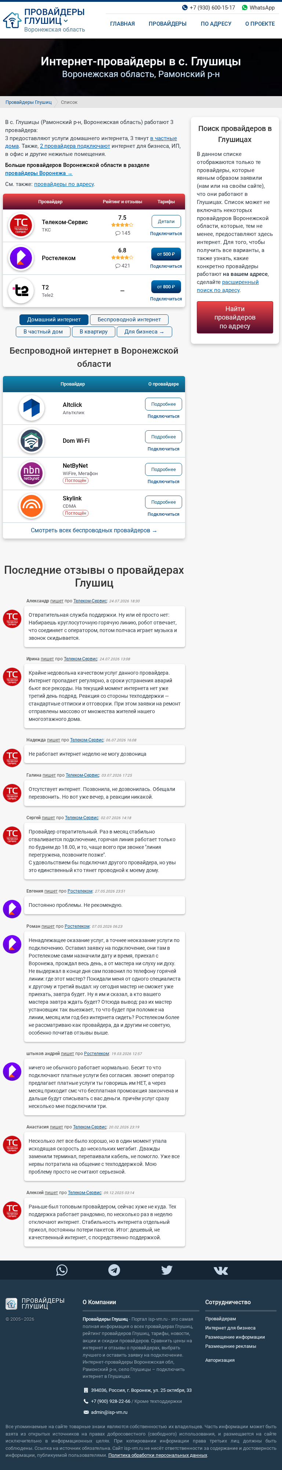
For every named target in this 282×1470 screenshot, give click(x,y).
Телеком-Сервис (90, 600)
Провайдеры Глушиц (29, 102)
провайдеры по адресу (64, 184)
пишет (57, 600)
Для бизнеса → (144, 331)
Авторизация (220, 1360)
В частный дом (43, 331)
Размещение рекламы (230, 1346)
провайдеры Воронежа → (39, 173)
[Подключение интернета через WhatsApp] (62, 1270)
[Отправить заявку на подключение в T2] (166, 299)
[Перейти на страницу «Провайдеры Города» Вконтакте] (220, 1270)
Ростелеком (80, 891)
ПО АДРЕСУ (216, 24)
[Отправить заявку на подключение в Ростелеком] (166, 266)
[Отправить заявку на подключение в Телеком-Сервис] (166, 233)
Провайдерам (220, 1318)
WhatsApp (262, 7)
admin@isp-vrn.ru (109, 1412)
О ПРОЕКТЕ (260, 24)
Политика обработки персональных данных (157, 1455)
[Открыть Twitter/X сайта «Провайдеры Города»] (167, 1270)
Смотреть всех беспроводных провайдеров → (94, 530)
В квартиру (94, 331)
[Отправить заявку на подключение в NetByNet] (164, 481)
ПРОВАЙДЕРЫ (54, 12)
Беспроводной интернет (129, 319)
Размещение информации (235, 1337)
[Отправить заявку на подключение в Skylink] (164, 514)
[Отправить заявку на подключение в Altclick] (164, 416)
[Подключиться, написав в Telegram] (114, 1269)
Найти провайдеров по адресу (235, 317)
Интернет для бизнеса (230, 1328)
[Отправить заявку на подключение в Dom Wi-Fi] (164, 449)
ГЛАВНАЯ (122, 24)
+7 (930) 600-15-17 (212, 7)
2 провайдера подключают (75, 146)
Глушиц (43, 21)
